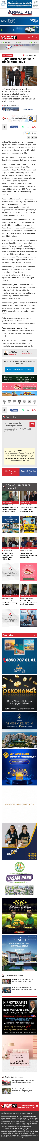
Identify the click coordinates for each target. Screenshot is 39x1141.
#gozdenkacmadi (27, 354)
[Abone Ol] (30, 133)
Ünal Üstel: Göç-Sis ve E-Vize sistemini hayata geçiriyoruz (22, 1090)
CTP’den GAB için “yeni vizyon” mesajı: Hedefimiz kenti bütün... (23, 980)
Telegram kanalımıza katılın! (20, 369)
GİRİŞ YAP (32, 424)
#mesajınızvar (12, 354)
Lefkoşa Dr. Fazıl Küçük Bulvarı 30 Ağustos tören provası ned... (24, 1082)
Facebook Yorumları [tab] (28, 471)
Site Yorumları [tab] (10, 471)
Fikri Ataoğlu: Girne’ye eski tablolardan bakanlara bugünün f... (24, 988)
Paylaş (14, 127)
